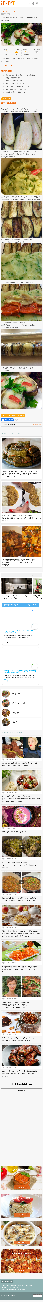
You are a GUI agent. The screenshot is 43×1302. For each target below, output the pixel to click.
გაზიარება (9, 419)
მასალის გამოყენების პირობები (13, 1289)
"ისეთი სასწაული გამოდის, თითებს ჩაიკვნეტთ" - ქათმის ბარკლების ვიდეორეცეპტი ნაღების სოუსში (17, 1005)
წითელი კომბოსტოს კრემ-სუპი (15, 832)
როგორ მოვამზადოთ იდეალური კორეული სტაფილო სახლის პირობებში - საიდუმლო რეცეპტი (20, 969)
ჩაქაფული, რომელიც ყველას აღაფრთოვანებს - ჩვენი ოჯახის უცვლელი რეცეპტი (20, 865)
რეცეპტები (21, 1187)
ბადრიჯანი (12, 424)
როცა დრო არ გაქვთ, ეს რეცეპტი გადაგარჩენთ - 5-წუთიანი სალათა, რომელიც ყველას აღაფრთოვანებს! (21, 798)
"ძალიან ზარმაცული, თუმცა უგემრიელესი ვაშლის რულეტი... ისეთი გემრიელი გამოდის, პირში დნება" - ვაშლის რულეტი (21, 933)
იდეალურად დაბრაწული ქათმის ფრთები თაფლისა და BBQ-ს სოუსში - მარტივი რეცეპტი (19, 1073)
